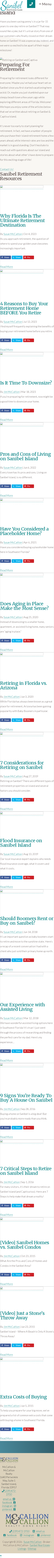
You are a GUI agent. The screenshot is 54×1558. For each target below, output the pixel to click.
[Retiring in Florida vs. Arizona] (21, 655)
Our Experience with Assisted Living (22, 1007)
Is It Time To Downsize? (26, 383)
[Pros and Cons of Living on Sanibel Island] (21, 424)
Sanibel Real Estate (40, 1545)
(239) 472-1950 (20, 1531)
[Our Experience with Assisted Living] (21, 974)
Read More (6, 266)
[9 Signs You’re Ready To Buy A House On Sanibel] (21, 1065)
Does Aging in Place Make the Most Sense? (24, 606)
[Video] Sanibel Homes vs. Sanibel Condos (24, 1245)
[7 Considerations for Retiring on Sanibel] (21, 734)
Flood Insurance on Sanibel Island (21, 843)
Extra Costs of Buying (23, 1397)
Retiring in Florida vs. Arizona (23, 685)
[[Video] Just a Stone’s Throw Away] (21, 1289)
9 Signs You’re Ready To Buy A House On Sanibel (26, 1098)
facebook (7, 1502)
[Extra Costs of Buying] (21, 1359)
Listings (22, 1548)
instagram (7, 1505)
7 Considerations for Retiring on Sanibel (22, 765)
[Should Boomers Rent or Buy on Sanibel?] (21, 892)
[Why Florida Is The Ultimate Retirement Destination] (21, 187)
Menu (47, 4)
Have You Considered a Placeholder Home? (24, 531)
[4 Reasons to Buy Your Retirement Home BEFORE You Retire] (21, 271)
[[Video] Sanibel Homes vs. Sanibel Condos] (21, 1219)
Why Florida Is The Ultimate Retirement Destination (22, 220)
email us (7, 1499)
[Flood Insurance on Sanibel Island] (21, 814)
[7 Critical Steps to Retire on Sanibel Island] (21, 1142)
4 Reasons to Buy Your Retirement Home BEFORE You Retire (24, 308)
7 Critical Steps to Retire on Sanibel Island (25, 1171)
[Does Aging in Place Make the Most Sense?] (21, 575)
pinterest (7, 1509)
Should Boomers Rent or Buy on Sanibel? (26, 921)
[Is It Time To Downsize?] (21, 354)
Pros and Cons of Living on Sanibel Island (25, 456)
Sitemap (32, 1548)
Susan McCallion (32, 1541)
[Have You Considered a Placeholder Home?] (21, 500)
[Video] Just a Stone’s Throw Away (22, 1315)
